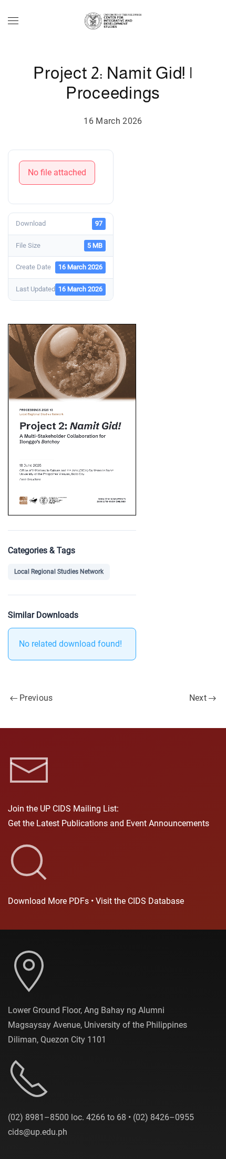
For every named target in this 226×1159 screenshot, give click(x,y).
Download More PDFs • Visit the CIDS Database (96, 901)
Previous (36, 698)
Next (198, 698)
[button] (13, 21)
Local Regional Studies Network (59, 571)
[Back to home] (113, 21)
